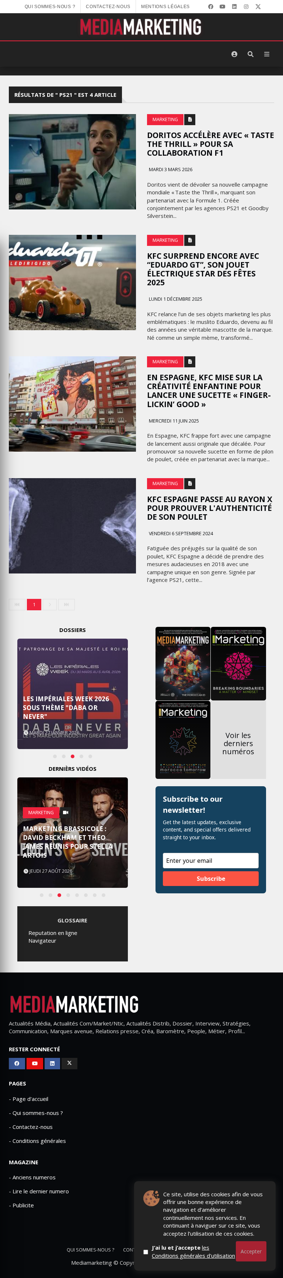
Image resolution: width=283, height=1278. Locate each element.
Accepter (251, 1251)
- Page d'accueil (28, 1098)
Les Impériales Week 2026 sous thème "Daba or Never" (66, 708)
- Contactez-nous (31, 1126)
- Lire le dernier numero (39, 1191)
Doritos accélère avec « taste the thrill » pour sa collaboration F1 (210, 144)
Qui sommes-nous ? (50, 6)
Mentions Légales (165, 6)
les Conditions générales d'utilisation (193, 1251)
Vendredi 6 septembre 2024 (180, 533)
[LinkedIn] (234, 6)
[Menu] (266, 54)
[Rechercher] (250, 54)
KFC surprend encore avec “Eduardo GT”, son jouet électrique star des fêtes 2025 (203, 269)
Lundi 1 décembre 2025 (175, 299)
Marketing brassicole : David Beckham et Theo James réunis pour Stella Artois (68, 842)
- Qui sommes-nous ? (36, 1112)
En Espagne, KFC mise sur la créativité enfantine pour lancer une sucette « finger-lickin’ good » (209, 390)
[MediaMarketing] (141, 27)
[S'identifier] (234, 54)
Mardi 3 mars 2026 (170, 169)
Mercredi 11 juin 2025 (173, 421)
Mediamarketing (91, 1262)
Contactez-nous (108, 6)
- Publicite (21, 1205)
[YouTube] (222, 6)
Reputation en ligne (52, 932)
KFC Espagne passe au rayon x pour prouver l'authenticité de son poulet (209, 508)
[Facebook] (210, 6)
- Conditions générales (37, 1140)
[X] (257, 6)
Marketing (165, 119)
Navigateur (42, 940)
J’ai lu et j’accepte (193, 1251)
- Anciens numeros (32, 1177)
